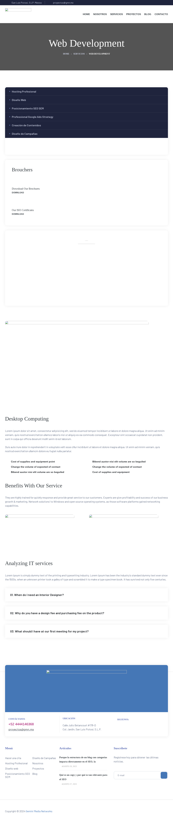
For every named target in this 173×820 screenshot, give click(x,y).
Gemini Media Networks (39, 811)
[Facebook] (75, 292)
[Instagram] (90, 292)
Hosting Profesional (24, 91)
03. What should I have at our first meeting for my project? (49, 631)
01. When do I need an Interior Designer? (37, 595)
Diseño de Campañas (25, 133)
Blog (34, 773)
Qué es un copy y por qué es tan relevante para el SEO (83, 777)
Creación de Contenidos (26, 125)
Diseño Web (19, 99)
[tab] (86, 594)
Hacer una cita (13, 758)
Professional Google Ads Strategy (32, 116)
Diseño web (11, 768)
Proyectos (38, 768)
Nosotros (37, 763)
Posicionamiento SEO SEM (28, 108)
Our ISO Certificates (23, 210)
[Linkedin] (97, 292)
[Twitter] (83, 292)
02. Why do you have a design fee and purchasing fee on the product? (57, 613)
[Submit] (164, 775)
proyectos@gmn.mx (21, 729)
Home (66, 54)
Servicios (79, 54)
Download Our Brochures (26, 188)
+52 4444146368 (21, 724)
